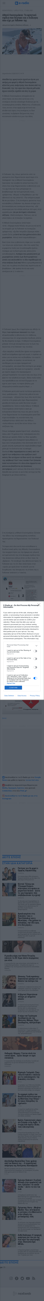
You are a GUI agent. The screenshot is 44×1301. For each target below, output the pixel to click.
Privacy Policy (35, 695)
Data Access (22, 695)
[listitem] (22, 645)
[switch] (35, 651)
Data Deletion (9, 695)
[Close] (39, 605)
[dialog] (22, 650)
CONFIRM (13, 688)
